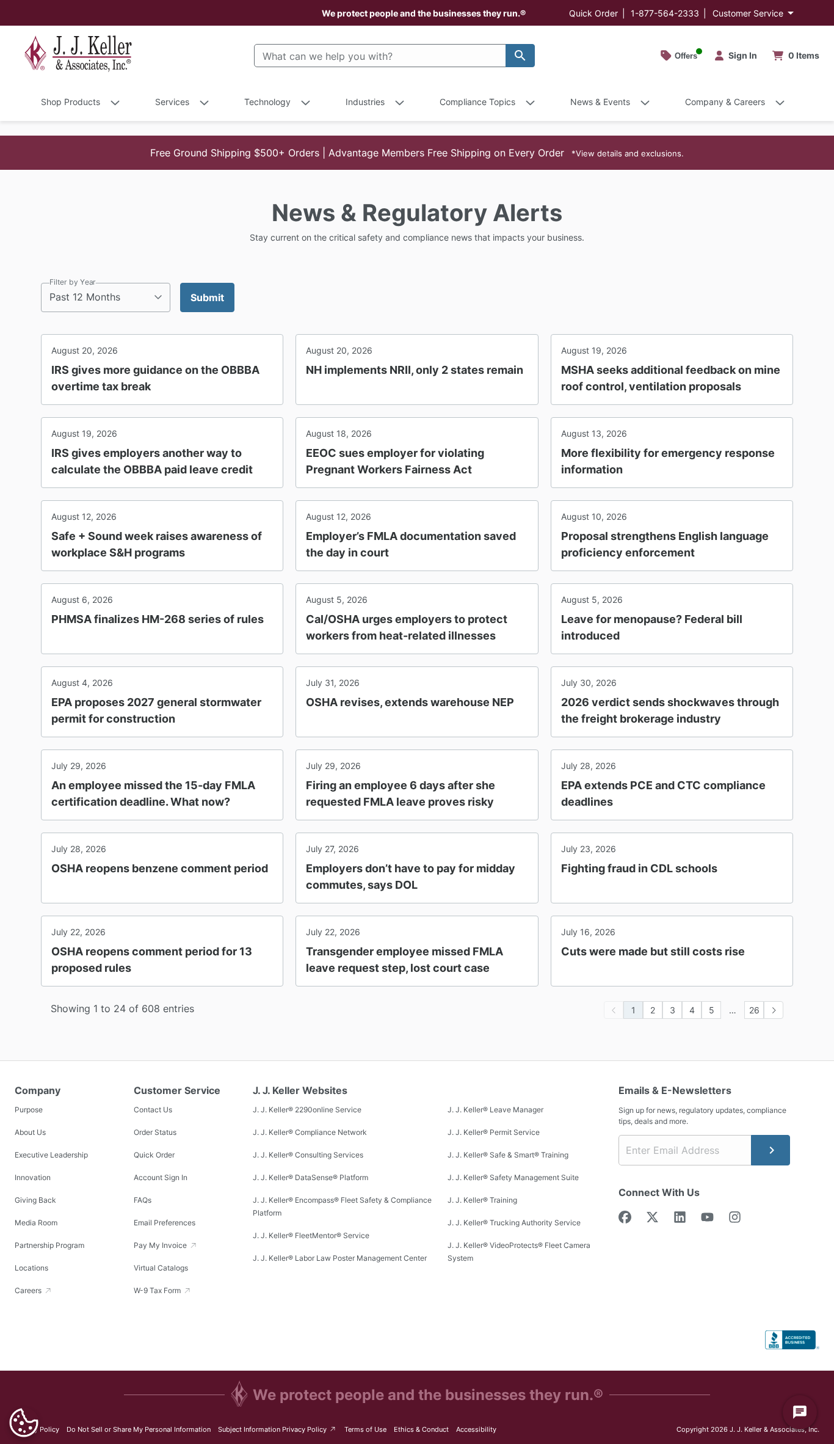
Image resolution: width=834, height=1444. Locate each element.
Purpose (29, 1109)
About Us (30, 1132)
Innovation (33, 1177)
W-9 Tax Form (158, 1290)
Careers (29, 1290)
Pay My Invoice (161, 1245)
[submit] (770, 1150)
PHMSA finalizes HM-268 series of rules (157, 619)
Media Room (36, 1222)
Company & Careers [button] (725, 102)
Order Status (155, 1132)
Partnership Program (49, 1245)
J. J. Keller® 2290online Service (307, 1109)
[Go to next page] (773, 1010)
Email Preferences (164, 1222)
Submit (207, 297)
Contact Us (153, 1109)
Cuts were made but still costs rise (653, 951)
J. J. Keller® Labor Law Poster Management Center (340, 1258)
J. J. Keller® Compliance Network (310, 1132)
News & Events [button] (600, 102)
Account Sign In (160, 1177)
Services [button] (172, 102)
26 (754, 1010)
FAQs (142, 1200)
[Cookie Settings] (24, 1422)
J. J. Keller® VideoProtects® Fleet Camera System (519, 1252)
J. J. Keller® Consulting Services (308, 1154)
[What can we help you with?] (520, 55)
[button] (417, 152)
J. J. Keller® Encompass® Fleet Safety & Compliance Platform (342, 1206)
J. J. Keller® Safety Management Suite (513, 1177)
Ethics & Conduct (421, 1429)
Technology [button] (267, 102)
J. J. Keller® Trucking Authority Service (514, 1222)
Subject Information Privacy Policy (277, 1429)
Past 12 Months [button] (84, 297)
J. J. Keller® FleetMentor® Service (311, 1235)
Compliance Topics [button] (477, 102)
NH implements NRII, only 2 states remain (414, 369)
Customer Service (748, 13)
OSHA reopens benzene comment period (159, 868)
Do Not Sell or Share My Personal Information (139, 1429)
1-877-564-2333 (665, 13)
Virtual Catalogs (161, 1267)
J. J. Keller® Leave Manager (495, 1109)
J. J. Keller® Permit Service (494, 1132)
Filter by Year (72, 281)
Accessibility (476, 1429)
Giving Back (35, 1200)
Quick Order (593, 13)
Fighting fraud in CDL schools (639, 868)
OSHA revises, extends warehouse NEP (410, 702)
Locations (31, 1267)
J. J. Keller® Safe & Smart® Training (508, 1154)
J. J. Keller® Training (482, 1200)
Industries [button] (365, 102)
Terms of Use (365, 1429)
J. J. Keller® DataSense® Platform (310, 1177)
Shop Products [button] (70, 102)
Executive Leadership (51, 1154)
